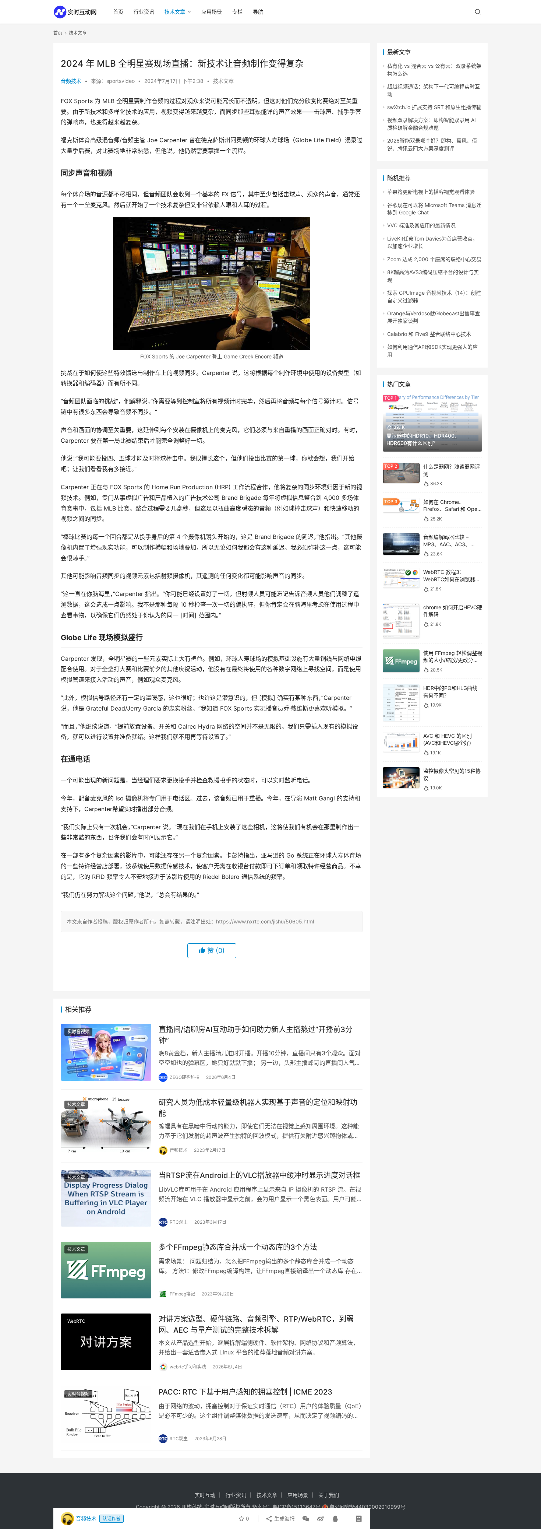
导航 (258, 11)
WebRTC (76, 1321)
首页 (118, 11)
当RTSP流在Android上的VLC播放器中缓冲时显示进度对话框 (259, 1175)
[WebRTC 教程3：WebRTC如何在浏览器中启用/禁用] (401, 578)
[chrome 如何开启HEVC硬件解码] (401, 621)
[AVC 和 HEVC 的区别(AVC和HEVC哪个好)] (401, 742)
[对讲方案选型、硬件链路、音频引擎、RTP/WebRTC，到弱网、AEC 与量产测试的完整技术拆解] (106, 1342)
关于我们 (328, 1495)
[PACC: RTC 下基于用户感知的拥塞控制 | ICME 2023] (106, 1414)
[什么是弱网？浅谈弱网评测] (401, 473)
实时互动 (205, 1495)
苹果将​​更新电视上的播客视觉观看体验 (431, 192)
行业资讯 (144, 11)
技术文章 (175, 11)
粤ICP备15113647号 (297, 1507)
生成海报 (284, 1518)
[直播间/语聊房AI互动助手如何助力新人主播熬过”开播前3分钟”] (106, 1052)
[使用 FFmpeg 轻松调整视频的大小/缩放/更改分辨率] (401, 661)
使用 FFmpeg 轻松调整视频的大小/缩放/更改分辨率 (452, 660)
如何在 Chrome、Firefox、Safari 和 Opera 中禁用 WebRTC (452, 509)
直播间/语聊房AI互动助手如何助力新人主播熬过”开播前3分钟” (256, 1035)
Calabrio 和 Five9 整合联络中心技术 (429, 334)
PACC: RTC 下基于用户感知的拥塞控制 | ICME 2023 (245, 1392)
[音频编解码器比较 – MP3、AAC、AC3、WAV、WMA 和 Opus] (401, 544)
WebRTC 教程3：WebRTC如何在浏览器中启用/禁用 (451, 579)
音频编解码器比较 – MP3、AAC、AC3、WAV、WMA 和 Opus (448, 544)
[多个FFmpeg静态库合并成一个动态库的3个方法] (106, 1270)
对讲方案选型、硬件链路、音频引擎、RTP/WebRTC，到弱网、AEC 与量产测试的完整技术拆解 (256, 1324)
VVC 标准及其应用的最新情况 (421, 225)
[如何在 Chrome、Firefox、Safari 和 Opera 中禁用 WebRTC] (401, 505)
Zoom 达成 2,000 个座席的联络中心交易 (434, 259)
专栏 (237, 11)
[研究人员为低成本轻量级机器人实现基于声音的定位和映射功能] (106, 1125)
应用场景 (211, 11)
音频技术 (71, 81)
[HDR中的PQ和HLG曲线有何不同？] (401, 702)
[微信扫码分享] (305, 1518)
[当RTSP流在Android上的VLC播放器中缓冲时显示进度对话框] (106, 1198)
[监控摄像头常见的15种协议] (401, 777)
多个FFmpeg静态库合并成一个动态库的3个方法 (238, 1247)
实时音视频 (78, 1031)
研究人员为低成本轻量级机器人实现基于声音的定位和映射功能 (258, 1108)
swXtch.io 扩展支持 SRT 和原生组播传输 (434, 107)
